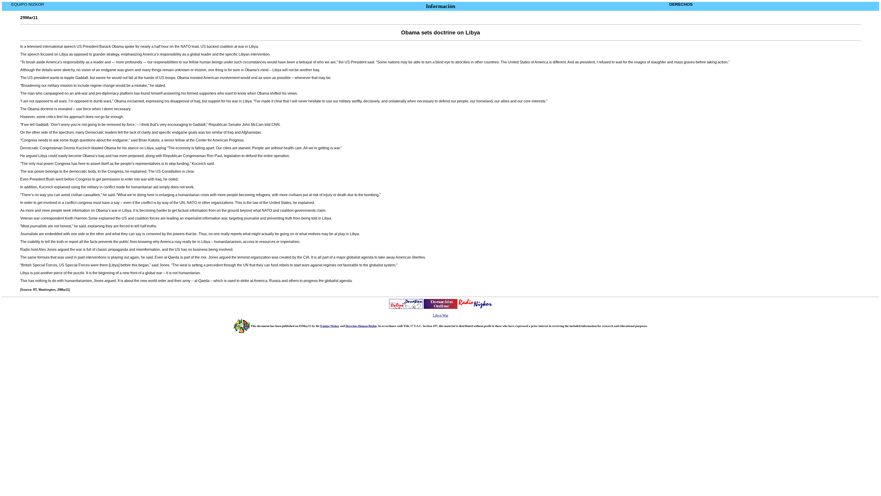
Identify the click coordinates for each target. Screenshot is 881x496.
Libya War (440, 315)
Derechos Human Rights (361, 326)
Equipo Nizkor (329, 326)
